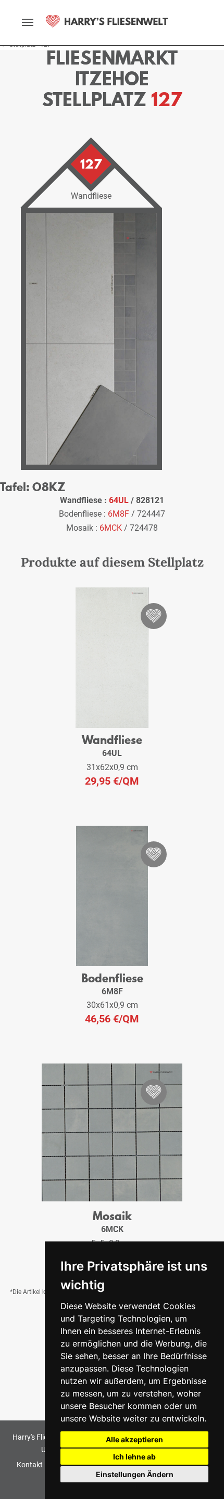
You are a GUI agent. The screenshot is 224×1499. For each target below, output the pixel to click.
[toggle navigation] (27, 22)
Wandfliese (112, 740)
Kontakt (30, 1464)
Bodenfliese (112, 978)
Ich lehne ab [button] (134, 1456)
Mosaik (112, 1216)
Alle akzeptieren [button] (134, 1439)
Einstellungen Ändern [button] (134, 1474)
